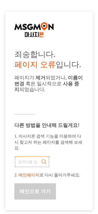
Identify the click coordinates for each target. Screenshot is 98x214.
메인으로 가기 (35, 191)
